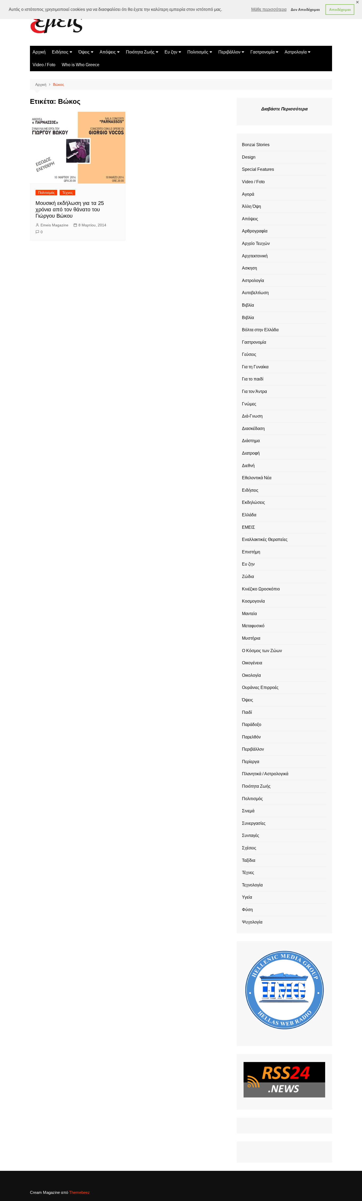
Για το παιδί (252, 379)
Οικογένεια (252, 663)
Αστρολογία (296, 52)
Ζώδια (248, 576)
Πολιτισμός (197, 52)
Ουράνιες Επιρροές (260, 687)
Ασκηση (249, 268)
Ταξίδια (248, 860)
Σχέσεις (249, 848)
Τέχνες (67, 193)
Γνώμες (249, 404)
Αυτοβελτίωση (255, 292)
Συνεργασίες (254, 823)
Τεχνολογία (252, 885)
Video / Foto (44, 64)
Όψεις (84, 52)
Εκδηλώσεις (253, 502)
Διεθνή (248, 465)
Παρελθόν (251, 737)
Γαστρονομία (262, 52)
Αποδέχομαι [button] (340, 9)
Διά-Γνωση (252, 416)
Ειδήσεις (60, 52)
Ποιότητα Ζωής (140, 52)
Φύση (247, 909)
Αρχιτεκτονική (255, 256)
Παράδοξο (251, 724)
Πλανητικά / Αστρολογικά (265, 774)
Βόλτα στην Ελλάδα (260, 330)
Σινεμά (248, 811)
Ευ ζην (171, 52)
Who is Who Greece (80, 64)
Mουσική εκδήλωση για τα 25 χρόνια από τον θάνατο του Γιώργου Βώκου (70, 209)
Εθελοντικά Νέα (256, 478)
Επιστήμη (251, 552)
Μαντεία (249, 613)
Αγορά (248, 194)
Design (248, 157)
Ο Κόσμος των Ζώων (262, 650)
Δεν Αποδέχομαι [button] (305, 9)
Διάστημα (251, 440)
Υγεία (247, 897)
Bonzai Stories (256, 144)
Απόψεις (108, 52)
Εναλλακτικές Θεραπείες (265, 539)
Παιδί (247, 712)
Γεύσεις (249, 354)
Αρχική (39, 52)
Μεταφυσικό (253, 626)
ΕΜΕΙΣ (248, 527)
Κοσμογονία (253, 601)
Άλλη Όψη (251, 206)
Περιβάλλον (229, 52)
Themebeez (79, 1192)
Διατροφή (251, 453)
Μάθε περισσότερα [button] (268, 9)
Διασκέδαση (253, 428)
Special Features (258, 169)
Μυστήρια (251, 638)
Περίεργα (250, 761)
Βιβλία (248, 305)
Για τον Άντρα (254, 391)
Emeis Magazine (54, 225)
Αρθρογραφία (254, 231)
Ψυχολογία (252, 922)
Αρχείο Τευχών (256, 243)
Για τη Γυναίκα (255, 367)
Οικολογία (251, 675)
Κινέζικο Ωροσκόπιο (261, 589)
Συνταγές (250, 835)
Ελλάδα (249, 515)
